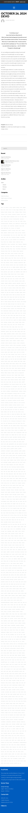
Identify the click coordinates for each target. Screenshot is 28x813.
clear (19, 329)
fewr (8, 418)
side (19, 657)
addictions (17, 267)
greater (13, 453)
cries (20, 352)
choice (10, 326)
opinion (18, 563)
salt (14, 639)
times (6, 705)
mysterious (20, 547)
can (1, 317)
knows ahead (10, 505)
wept (8, 742)
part (20, 572)
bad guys (12, 292)
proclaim (5, 593)
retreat (22, 627)
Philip (6, 248)
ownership (9, 570)
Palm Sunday (18, 246)
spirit (23, 671)
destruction (6, 370)
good (16, 446)
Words (25, 260)
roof (19, 634)
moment (2, 542)
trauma (9, 712)
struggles (13, 682)
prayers (2, 588)
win (22, 749)
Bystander (9, 212)
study (22, 682)
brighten (8, 308)
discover (13, 377)
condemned (3, 340)
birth (18, 299)
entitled (12, 395)
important (10, 487)
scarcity (23, 641)
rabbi (23, 602)
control (14, 345)
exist (7, 407)
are (25, 283)
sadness (5, 639)
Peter (25, 246)
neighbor (8, 551)
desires (7, 368)
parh (16, 572)
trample (13, 710)
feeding (19, 416)
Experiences (22, 218)
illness (17, 485)
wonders (9, 753)
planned (25, 581)
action (5, 267)
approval (22, 283)
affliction (25, 269)
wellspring (2, 742)
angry (14, 278)
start (2, 675)
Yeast (4, 262)
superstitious (3, 689)
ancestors (2, 278)
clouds (22, 331)
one (6, 563)
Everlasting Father (16, 218)
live (10, 517)
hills (25, 473)
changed (16, 322)
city (7, 329)
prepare (17, 588)
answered (2, 280)
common (14, 336)
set (15, 652)
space (15, 668)
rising (15, 632)
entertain (8, 395)
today (19, 705)
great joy (9, 453)
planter (4, 584)
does (12, 381)
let (15, 512)
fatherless (18, 414)
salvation (17, 639)
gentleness (6, 439)
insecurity (2, 492)
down (2, 386)
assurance (10, 287)
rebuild (20, 607)
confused (22, 340)
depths (25, 365)
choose (13, 326)
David (24, 214)
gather (11, 437)
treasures (19, 712)
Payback (22, 246)
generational (15, 437)
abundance (7, 264)
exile (5, 407)
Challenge (16, 212)
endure (18, 393)
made (4, 526)
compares (7, 338)
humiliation (15, 480)
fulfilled (13, 434)
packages (18, 570)
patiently (21, 574)
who (17, 747)
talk (4, 694)
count (5, 349)
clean (17, 329)
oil (9, 561)
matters (16, 531)
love (11, 524)
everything (6, 402)
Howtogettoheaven (4, 230)
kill (3, 503)
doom (20, 384)
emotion (2, 393)
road (6, 634)
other (21, 565)
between (2, 299)
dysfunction (13, 388)
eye (1, 409)
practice (20, 586)
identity (4, 485)
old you (14, 561)
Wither (11, 260)
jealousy (3, 499)
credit (17, 352)
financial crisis (20, 418)
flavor (2, 423)
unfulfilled (17, 724)
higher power (11, 473)
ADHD (7, 207)
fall (14, 411)
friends (12, 432)
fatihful (2, 416)
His (15, 228)
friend (15, 432)
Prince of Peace (18, 248)
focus (22, 423)
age (14, 271)
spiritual (20, 671)
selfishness (22, 648)
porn (21, 584)
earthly (18, 388)
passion (23, 572)
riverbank (23, 632)
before (14, 294)
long (5, 519)
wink (18, 749)
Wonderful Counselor (16, 260)
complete (24, 338)
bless (15, 301)
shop (7, 657)
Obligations (24, 244)
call (19, 315)
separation (10, 650)
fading (6, 409)
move (20, 126)
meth (5, 538)
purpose (8, 600)
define (20, 363)
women (2, 753)
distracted (12, 379)
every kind (18, 400)
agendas (11, 271)
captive (11, 317)
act (11, 267)
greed (22, 453)
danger (13, 356)
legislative (23, 510)
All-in (4, 209)
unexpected (3, 724)
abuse (15, 264)
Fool (8, 221)
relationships (13, 616)
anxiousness (17, 280)
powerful (14, 586)
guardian (2, 457)
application (10, 283)
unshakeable (18, 726)
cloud (24, 331)
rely (8, 618)
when (15, 744)
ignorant (14, 485)
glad (17, 441)
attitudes (6, 290)
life (8, 515)
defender (7, 363)
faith (8, 411)
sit (15, 662)
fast (15, 414)
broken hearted (19, 308)
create (9, 352)
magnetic (15, 526)
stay (14, 675)
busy (2, 315)
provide (11, 597)
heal (7, 466)
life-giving (5, 515)
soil (9, 666)
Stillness (22, 255)
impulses (17, 487)
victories (2, 730)
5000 (2, 207)
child (5, 326)
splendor (2, 673)
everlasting (14, 400)
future (23, 434)
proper (25, 593)
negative (4, 551)
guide (9, 457)
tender (17, 696)
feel (1, 418)
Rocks (6, 253)
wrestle (5, 760)
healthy (2, 466)
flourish (19, 423)
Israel (19, 230)
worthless (5, 758)
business (24, 313)
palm (2, 572)
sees (1, 648)
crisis (2, 354)
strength (17, 680)
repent (9, 620)
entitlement (16, 395)
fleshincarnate (10, 423)
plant (7, 584)
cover (25, 349)
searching (11, 643)
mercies (2, 535)
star (3, 675)
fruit (25, 432)
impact (6, 487)
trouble (24, 714)
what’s (10, 744)
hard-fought (5, 462)
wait (11, 733)
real (6, 607)
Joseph (19, 235)
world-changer (12, 756)
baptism (18, 292)
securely (5, 646)
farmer (5, 414)
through (20, 703)
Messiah (14, 241)
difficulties (23, 370)
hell (6, 471)
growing (10, 455)
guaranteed (20, 455)
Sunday (9, 258)
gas (8, 437)
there (14, 701)
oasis (12, 558)
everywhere (11, 402)
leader (21, 508)
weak (10, 740)
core (6, 347)
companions (24, 336)
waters (16, 737)
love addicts (5, 522)
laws (6, 508)
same (20, 639)
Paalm (14, 246)
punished (18, 597)
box (20, 303)
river (4, 634)
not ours (14, 556)
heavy (2, 471)
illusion (20, 485)
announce (16, 278)
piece (11, 581)
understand (18, 721)
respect (2, 625)
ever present (10, 400)
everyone (2, 402)
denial (18, 365)
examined (23, 402)
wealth (13, 740)
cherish (23, 324)
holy (19, 476)
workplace (2, 756)
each (16, 388)
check (14, 324)
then (12, 701)
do (11, 386)
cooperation (3, 347)
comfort (16, 333)
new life (16, 554)
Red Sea (18, 251)
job (10, 499)
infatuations (8, 489)
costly (23, 347)
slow (13, 664)
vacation (13, 728)
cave (17, 319)
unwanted (22, 726)
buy (6, 315)
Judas (5, 237)
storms (24, 678)
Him (10, 228)
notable (18, 556)
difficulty (2, 372)
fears (12, 416)
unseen (14, 726)
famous (2, 414)
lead (1, 510)
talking (2, 694)
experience (16, 407)
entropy (20, 395)
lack (21, 505)
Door (16, 216)
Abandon (14, 207)
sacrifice (2, 639)
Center (13, 212)
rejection (24, 613)
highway (20, 473)
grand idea (12, 448)
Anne (10, 209)
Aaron (11, 207)
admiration (3, 269)
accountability (21, 264)
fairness (16, 409)
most (17, 542)
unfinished (13, 724)
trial (8, 714)
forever (2, 427)
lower (16, 524)
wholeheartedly (22, 744)
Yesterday (7, 262)
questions (11, 602)
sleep (2, 664)
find (23, 418)
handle (20, 457)
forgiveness (8, 427)
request (23, 620)
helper (9, 471)
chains (2, 322)
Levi (9, 239)
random (5, 604)
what (7, 744)
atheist (17, 287)
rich (19, 629)
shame (5, 655)
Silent (16, 255)
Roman (9, 253)
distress (20, 379)
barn (2, 294)
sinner (24, 659)
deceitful (20, 359)
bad (15, 292)
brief (2, 308)
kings (17, 503)
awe (5, 292)
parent (13, 572)
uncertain (11, 719)
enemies (23, 393)
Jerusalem (23, 232)
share (8, 655)
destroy (2, 370)
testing (6, 698)
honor (14, 478)
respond (5, 625)
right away (22, 629)
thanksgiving (3, 701)
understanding (8, 721)
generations (20, 437)
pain (25, 570)
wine (16, 749)
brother (21, 310)
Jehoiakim (5, 232)
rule (11, 636)
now (6, 558)
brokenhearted (5, 310)
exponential (20, 407)
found (25, 430)
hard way (22, 460)
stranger (10, 680)
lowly (18, 524)
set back (8, 652)
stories (21, 678)
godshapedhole (11, 443)
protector (24, 595)
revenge (5, 629)
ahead (21, 271)
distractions (16, 379)
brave (2, 306)
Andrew (7, 209)
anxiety (12, 280)
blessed (6, 301)
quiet (21, 602)
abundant (11, 264)
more (11, 542)
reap (9, 607)
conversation (23, 345)
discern (13, 375)
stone (18, 678)
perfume (25, 577)
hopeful (17, 478)
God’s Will (22, 223)
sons (18, 666)
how (1, 480)
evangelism (3, 400)
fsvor (10, 434)
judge (14, 499)
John (16, 235)
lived (6, 517)
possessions (3, 586)
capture (17, 317)
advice (6, 269)
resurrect (18, 627)
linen (20, 515)
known (6, 505)
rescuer (5, 623)
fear (14, 416)
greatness (16, 453)
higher (15, 473)
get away (12, 439)
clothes (15, 331)
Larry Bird (2, 239)
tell (25, 694)
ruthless (18, 636)
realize (25, 604)
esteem (8, 398)
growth (14, 455)
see (3, 648)
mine (17, 538)
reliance (2, 618)
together (22, 705)
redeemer (17, 611)
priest (10, 590)
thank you (16, 698)
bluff (4, 303)
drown (6, 388)
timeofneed (3, 705)
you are (18, 760)
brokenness (11, 310)
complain (20, 338)
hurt (10, 483)
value (20, 728)
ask (7, 287)
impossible (14, 487)
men (22, 533)
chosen (16, 326)
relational (8, 616)
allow (15, 274)
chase (11, 324)
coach (2, 333)
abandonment (20, 262)
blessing (13, 301)
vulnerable (5, 733)
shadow (2, 655)
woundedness (15, 758)
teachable (14, 694)
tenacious (13, 696)
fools (11, 425)
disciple (19, 375)
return (25, 627)
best (18, 297)
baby (7, 292)
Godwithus (11, 223)
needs (22, 549)
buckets (5, 313)
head (14, 464)
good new (4, 446)
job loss (8, 499)
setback (11, 652)
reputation (19, 620)
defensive (17, 363)
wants (12, 735)
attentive (2, 290)
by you (9, 315)
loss (21, 519)
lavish (4, 508)
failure (11, 409)
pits (13, 581)
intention (2, 494)
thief (17, 701)
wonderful (6, 753)
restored (2, 627)
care (4, 319)
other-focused (15, 565)
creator (15, 352)
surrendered (22, 689)
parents (10, 572)
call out (11, 315)
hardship (13, 462)
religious (5, 618)
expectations (11, 407)
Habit (23, 225)
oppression (6, 565)
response (8, 625)
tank (6, 694)
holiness (12, 476)
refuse (16, 613)
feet (3, 418)
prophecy (2, 595)
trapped (6, 712)
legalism (20, 510)
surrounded (7, 691)
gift (1, 441)
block (2, 303)
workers (18, 753)
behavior (18, 294)
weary (16, 740)
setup (14, 652)
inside (6, 492)
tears (23, 694)
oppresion (21, 563)
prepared (14, 588)
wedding (18, 740)
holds (5, 476)
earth (21, 388)
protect (2, 597)
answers (6, 280)
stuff (24, 682)
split (5, 673)
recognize (9, 609)
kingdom (14, 503)
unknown (2, 726)
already (2, 276)
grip (1, 455)
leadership (15, 508)
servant (24, 650)
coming (20, 333)
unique (21, 724)
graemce (8, 448)
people (19, 577)
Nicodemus (20, 244)
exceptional (10, 404)
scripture (7, 643)
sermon (20, 650)
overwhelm (3, 570)
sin (10, 662)
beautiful (7, 294)
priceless (2, 590)
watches (2, 737)
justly (16, 501)
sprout (13, 673)
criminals (22, 352)
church (21, 326)
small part (16, 664)
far (10, 414)
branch (23, 303)
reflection (7, 613)
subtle (23, 685)
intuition (5, 496)
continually (3, 345)
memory (16, 533)
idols (7, 485)
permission (3, 579)
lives (8, 517)
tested (22, 696)
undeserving (23, 721)
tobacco (16, 705)
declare (9, 361)
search (15, 643)
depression (21, 365)
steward (11, 678)
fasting (13, 414)
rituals (20, 632)
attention (23, 287)
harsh (21, 462)
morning (14, 542)
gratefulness (16, 450)
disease (16, 377)
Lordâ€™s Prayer (22, 239)
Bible (24, 209)
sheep (11, 655)
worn (19, 756)
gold (24, 443)
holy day (16, 476)
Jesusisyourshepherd (6, 235)
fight (13, 418)
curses (23, 354)
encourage (15, 393)
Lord (18, 239)
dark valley (18, 356)
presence (20, 588)
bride (22, 306)
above (4, 264)
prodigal (9, 593)
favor (10, 416)
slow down (7, 664)
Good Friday (12, 225)
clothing (18, 331)
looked (7, 519)
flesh (14, 423)
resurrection (14, 627)
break (12, 306)
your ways (11, 763)
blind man (10, 126)
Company (9, 214)
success (2, 687)
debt (18, 359)
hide (4, 473)
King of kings (13, 237)
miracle (9, 540)
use (9, 728)
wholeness (7, 747)
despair (13, 368)
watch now (22, 1)
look (15, 519)
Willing (5, 260)
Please (11, 248)
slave (25, 662)
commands (23, 333)
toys (20, 708)
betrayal (21, 297)
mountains (6, 545)
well (5, 742)
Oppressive (8, 246)
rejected (21, 613)
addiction (21, 267)
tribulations (11, 714)
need (2, 551)
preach (7, 588)
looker (10, 519)
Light (11, 239)
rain (26, 602)
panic (4, 572)
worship (24, 756)
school (4, 643)
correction (17, 347)
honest (8, 478)
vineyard (13, 730)
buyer (4, 315)
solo (13, 666)
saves (9, 641)
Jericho (16, 232)
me (7, 538)
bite (20, 299)
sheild (13, 655)
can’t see (4, 317)
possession (7, 586)
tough (18, 708)
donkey (20, 381)
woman (22, 751)
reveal (2, 629)
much (8, 547)
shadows (23, 652)
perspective (3, 581)
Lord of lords (14, 239)
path (15, 574)
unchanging (16, 719)
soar (8, 666)
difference (16, 370)
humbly (11, 480)
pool (17, 584)
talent (25, 691)
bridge (25, 306)
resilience (19, 623)
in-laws (21, 487)
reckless (2, 609)
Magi (2, 241)
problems (22, 590)
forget (5, 427)
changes (20, 322)
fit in (10, 421)
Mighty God (18, 241)
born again (13, 303)
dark (25, 356)
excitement (18, 404)
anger (11, 278)
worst (2, 758)
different (19, 370)
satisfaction (23, 639)
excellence (6, 404)
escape (2, 398)
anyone (20, 280)
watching (5, 737)
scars (2, 643)
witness (19, 751)
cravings (2, 352)
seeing (16, 646)
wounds (23, 758)
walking (17, 733)
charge (8, 324)
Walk (22, 258)
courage (12, 349)
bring (15, 308)
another (23, 278)
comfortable (9, 333)
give (12, 441)
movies (2, 547)
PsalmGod (2, 251)
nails (24, 547)
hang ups (4, 460)
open (12, 563)
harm (19, 462)
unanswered (3, 719)
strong (7, 682)
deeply (24, 361)
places (17, 581)
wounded (19, 758)
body (6, 303)
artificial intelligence (22, 285)
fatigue (24, 414)
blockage (24, 301)
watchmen (10, 737)
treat (2, 714)
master (13, 531)
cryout (19, 354)
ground (4, 455)
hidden (2, 473)
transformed (23, 710)
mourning (16, 545)
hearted (2, 469)
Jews (14, 235)
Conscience (14, 214)
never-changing (6, 554)
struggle (17, 682)
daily (3, 356)
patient (25, 574)
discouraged (3, 377)
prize (19, 590)
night (4, 556)
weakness (7, 740)
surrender (2, 691)
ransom (8, 604)
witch (8, 751)
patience (18, 574)
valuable (17, 728)
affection (18, 269)
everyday (22, 400)
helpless (12, 471)
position (24, 584)
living (17, 517)
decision (6, 361)
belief (24, 294)
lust (1, 526)
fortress (12, 430)
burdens (13, 313)
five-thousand (18, 421)
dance (6, 356)
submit (10, 685)
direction (12, 372)
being (21, 294)
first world (4, 421)
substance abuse (14, 685)
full (17, 434)
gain (25, 434)
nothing (2, 558)
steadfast (17, 675)
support (10, 689)
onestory (21, 561)
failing (9, 409)
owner (13, 570)
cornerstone (10, 347)
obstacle (24, 558)
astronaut (14, 287)
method (2, 538)
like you (15, 515)
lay (10, 508)
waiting (9, 733)
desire (10, 368)
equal (25, 395)
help (14, 471)
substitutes (20, 685)
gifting (22, 439)
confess (11, 340)
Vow (20, 258)
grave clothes (3, 453)
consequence (22, 342)
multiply (11, 547)
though (14, 703)
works (6, 756)
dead (11, 359)
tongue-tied (9, 708)
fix (21, 421)
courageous (9, 349)
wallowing (2, 735)
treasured (15, 712)
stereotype (2, 678)
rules (9, 636)
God (14, 223)
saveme (6, 641)
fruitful (23, 432)
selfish (2, 650)
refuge (13, 613)
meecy (9, 533)
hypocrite (19, 483)
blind (22, 301)
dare (15, 356)
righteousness (3, 632)
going (17, 443)
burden (16, 313)
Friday (16, 221)
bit (3, 301)
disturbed (23, 379)
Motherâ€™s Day (4, 244)
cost (25, 347)
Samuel (19, 253)
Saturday (2, 255)
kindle (6, 503)
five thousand (13, 421)
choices (7, 326)
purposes (5, 600)
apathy (23, 280)
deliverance (3, 365)
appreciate (14, 283)
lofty (19, 517)
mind (15, 538)
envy (22, 395)
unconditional (3, 721)
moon (9, 542)
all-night (9, 274)
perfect (22, 577)
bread (4, 306)
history (2, 476)
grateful (20, 450)
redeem (21, 611)
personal (19, 579)
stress (21, 680)
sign (8, 659)
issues (19, 496)
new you (19, 554)
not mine (11, 556)
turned (16, 717)
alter (5, 276)
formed (6, 430)
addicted (14, 267)
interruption (15, 494)
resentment (12, 623)
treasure (23, 712)
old (19, 561)
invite (13, 496)
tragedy (5, 710)
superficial (21, 687)
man (14, 528)
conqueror (14, 342)
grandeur (16, 448)
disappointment (3, 375)
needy (25, 549)
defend (11, 363)
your (18, 763)
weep (24, 740)
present (24, 588)
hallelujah (17, 457)
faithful (2, 411)
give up (4, 441)
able (1, 264)
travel (12, 712)
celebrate (20, 319)
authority (20, 290)
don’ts (10, 384)
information (17, 489)
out (3, 567)
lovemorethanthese (4, 524)
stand (23, 673)
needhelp (19, 549)
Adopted (24, 207)
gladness (14, 441)
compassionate (11, 338)
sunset (16, 687)
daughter (6, 359)
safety (10, 639)
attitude (9, 290)
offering (5, 561)
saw (18, 641)
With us (8, 260)
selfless (5, 650)
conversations (18, 345)
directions (9, 372)
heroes (19, 471)
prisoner (13, 590)
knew (24, 503)
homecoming (22, 476)
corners (13, 347)
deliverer (6, 365)
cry (21, 354)
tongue (13, 708)
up (5, 728)
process (2, 593)
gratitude (23, 450)
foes (24, 423)
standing (20, 673)
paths (9, 574)
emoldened (8, 391)
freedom (5, 432)
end (21, 393)
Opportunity (3, 246)
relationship (18, 616)
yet (16, 760)
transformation (17, 710)
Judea (7, 237)
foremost (24, 425)
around (9, 285)
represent (15, 620)
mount (13, 545)
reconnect (22, 609)
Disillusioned (12, 216)
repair (25, 618)
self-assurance (7, 648)
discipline (22, 375)
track (23, 708)
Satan (22, 253)
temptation (6, 696)
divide (2, 381)
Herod (2, 228)
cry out (16, 354)
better (24, 297)
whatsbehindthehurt (23, 742)
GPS (19, 221)
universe (24, 724)
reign (18, 613)
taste (8, 694)
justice (8, 501)
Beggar (17, 209)
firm (2, 421)
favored (7, 416)
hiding (7, 473)
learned (8, 510)
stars (25, 673)
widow (25, 747)
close (13, 331)
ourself (24, 565)
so (12, 668)
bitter (2, 301)
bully (10, 313)
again (9, 271)
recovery (5, 611)
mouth (20, 545)
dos (22, 384)
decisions (2, 361)
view (10, 730)
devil (9, 370)
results (10, 627)
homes (2, 478)
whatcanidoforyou (16, 742)
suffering (5, 687)
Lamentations (22, 237)
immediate (3, 487)
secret (2, 646)
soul (4, 668)
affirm (22, 269)
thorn (4, 703)
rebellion (14, 607)
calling (17, 315)
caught (15, 319)
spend (13, 671)
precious (10, 588)
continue (11, 345)
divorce (7, 381)
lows (21, 524)
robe (8, 634)
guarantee (24, 455)
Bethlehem (21, 209)
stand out (16, 673)
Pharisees (2, 248)
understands (14, 721)
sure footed (13, 689)
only (8, 563)
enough (5, 395)
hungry (25, 480)
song (16, 666)
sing (15, 659)
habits (14, 457)
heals (23, 464)
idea (1, 485)
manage (5, 528)
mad (6, 526)
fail (13, 409)
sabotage (24, 636)
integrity (24, 492)
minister (24, 538)
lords (17, 519)
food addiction (6, 425)
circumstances (3, 329)
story (4, 680)
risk (17, 632)
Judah (2, 237)
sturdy (7, 685)
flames (24, 421)
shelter (16, 655)
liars (17, 512)
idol (8, 485)
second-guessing (20, 643)
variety (23, 728)
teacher (18, 694)
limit (18, 515)
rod (17, 634)
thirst (2, 703)
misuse (25, 540)
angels (6, 278)
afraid (2, 271)
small (19, 664)
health (5, 466)
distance (5, 379)
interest (10, 494)
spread (10, 673)
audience (16, 290)
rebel (17, 607)
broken (14, 310)
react (17, 604)
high (23, 473)
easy (25, 388)
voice (2, 733)
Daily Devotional (9, 124)
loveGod (9, 522)
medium (6, 533)
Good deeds (17, 225)
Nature (8, 244)
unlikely (6, 726)
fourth (2, 432)
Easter (23, 216)
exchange (14, 404)
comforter (13, 333)
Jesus (6, 126)
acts (9, 267)
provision (14, 597)
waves (24, 737)
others (19, 565)
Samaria (12, 253)
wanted (6, 735)
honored (10, 478)
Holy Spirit (18, 228)
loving (13, 524)
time (9, 705)
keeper (21, 501)
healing (23, 126)
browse (2, 313)
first (7, 421)
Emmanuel (10, 218)
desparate (19, 368)
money (6, 542)
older (17, 561)
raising (2, 604)
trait (10, 710)
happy (15, 460)
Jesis (2, 235)
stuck (20, 682)
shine (4, 657)
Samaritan (16, 253)
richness (16, 629)
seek (21, 646)
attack (20, 287)
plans (2, 584)
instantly (8, 492)
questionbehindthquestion (5, 602)
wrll (7, 760)
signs (6, 659)
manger (8, 528)
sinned (18, 659)
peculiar (16, 577)
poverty (11, 586)
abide (24, 262)
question (15, 602)
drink (4, 388)
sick (17, 657)
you (20, 763)
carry (12, 319)
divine (5, 381)
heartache (18, 466)
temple (2, 696)
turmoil (13, 717)
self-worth (18, 648)
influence (12, 489)
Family (2, 221)
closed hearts (3, 331)
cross (6, 354)
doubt (25, 384)
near (16, 549)
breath (15, 306)
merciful (5, 535)
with (16, 751)
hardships (9, 462)
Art (12, 209)
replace (12, 620)
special (5, 671)
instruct (21, 492)
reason (11, 607)
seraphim (14, 650)
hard (16, 462)
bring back (12, 308)
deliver (10, 365)
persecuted (7, 579)
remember (11, 618)
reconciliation (18, 609)
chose (19, 326)
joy (11, 499)
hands (23, 457)
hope (23, 478)
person (22, 579)
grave (7, 453)
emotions (24, 391)
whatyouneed (3, 744)
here (16, 471)
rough (24, 634)
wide (22, 747)
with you (10, 751)
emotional (20, 391)
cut (25, 354)
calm (21, 315)
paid (23, 570)
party (18, 572)
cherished (19, 324)
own (15, 570)
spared (17, 668)
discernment (9, 375)
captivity (13, 317)
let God (7, 512)
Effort (25, 216)
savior (16, 641)
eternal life (12, 398)
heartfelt (5, 469)
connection (3, 342)
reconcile (13, 609)
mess (22, 535)
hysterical (23, 483)
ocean (2, 561)
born (16, 303)
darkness (22, 356)
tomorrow (5, 708)
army (4, 285)
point (15, 584)
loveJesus (13, 522)
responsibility (13, 625)
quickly (19, 602)
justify (14, 501)
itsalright (24, 496)
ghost (19, 439)
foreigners (18, 425)
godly (7, 443)
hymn (16, 483)
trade (25, 708)
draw (19, 386)
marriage (2, 531)
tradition (2, 710)
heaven (23, 469)
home (5, 478)
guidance (6, 457)
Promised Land (23, 248)
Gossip (20, 225)
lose (19, 519)
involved (16, 496)
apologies (2, 283)
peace (13, 577)
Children (20, 212)
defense (13, 363)
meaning (2, 533)
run (13, 636)
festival (6, 418)
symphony (14, 691)
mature (19, 531)
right (11, 632)
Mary (7, 241)
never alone (12, 551)
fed (16, 416)
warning (21, 735)
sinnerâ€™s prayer (4, 662)
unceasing (7, 719)
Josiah (25, 235)
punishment (22, 597)
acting (25, 264)
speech (10, 671)
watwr (21, 737)
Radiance (14, 251)
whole (11, 747)
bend (13, 297)
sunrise (13, 687)
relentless (22, 616)
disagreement (21, 372)
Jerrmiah (19, 232)
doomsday (17, 384)
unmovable (10, 726)
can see (24, 315)
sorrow (2, 668)
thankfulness (21, 698)
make (2, 528)
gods (15, 443)
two (21, 717)
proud (5, 597)
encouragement (10, 393)
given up (7, 441)
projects (12, 593)
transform (2, 712)
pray (5, 588)
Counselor (18, 214)
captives (7, 317)
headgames (11, 464)
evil (17, 402)
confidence (14, 340)
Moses (22, 241)
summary (9, 687)
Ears (20, 216)
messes (19, 535)
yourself (15, 763)
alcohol (24, 271)
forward (16, 430)
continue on (7, 345)
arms (2, 285)
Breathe (6, 212)
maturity (22, 531)
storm (2, 680)
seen (24, 646)
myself (17, 547)
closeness (7, 331)
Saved (6, 255)
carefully (20, 317)
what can (10, 742)
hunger (22, 480)
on (9, 563)
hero (24, 471)
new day (13, 554)
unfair (10, 724)
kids (25, 501)
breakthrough (16, 126)
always (13, 276)
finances (16, 418)
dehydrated (24, 363)
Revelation (2, 253)
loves (9, 524)
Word (2, 262)
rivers (2, 634)
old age (12, 561)
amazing (19, 276)
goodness (12, 446)
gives (10, 441)
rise (13, 632)
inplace (23, 489)
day (9, 359)
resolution (23, 623)
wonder (13, 753)
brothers (17, 310)
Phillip (8, 248)
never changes (17, 551)
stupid (5, 685)
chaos (2, 324)
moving (5, 547)
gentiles (2, 439)
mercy (9, 535)
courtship (18, 349)
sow (11, 668)
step (25, 675)
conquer (18, 342)
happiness (11, 460)
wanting (9, 735)
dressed (24, 386)
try (8, 717)
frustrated (2, 434)
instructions (13, 492)
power (17, 586)
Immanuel (13, 230)
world (16, 756)
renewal (19, 618)
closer (10, 331)
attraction (13, 290)
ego (1, 391)
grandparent (8, 450)
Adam (21, 207)
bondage (9, 303)
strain (7, 680)
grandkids (19, 448)
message (12, 535)
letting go (12, 512)
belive (8, 297)
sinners (20, 659)
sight (21, 657)
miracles (5, 540)
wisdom (6, 129)
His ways (12, 228)
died (11, 370)
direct (16, 372)
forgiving (22, 427)
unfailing (7, 724)
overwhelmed (14, 567)
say (20, 641)
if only (11, 485)
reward (11, 629)
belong (11, 297)
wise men (2, 751)
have (5, 464)
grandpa (12, 450)
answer (9, 280)
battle (4, 294)
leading (24, 508)
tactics (19, 691)
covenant (22, 349)
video (8, 730)
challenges (5, 322)
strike (23, 680)
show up (12, 657)
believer (2, 297)
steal (23, 675)
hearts (9, 469)
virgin (20, 730)
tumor (10, 717)
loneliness (22, 517)
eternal (15, 398)
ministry (2, 540)
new (25, 554)
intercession (7, 494)
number (9, 558)
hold (7, 476)
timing (11, 705)
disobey (24, 377)
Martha (4, 241)
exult (23, 407)
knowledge (3, 505)
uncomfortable (20, 719)
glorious (2, 443)
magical (9, 526)
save (11, 641)
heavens (20, 469)
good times (9, 446)
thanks (7, 701)
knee (21, 503)
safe (12, 639)
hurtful (2, 483)
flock (16, 423)
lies (22, 512)
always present (8, 276)
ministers (20, 538)
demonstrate (14, 365)
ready (19, 604)
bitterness (23, 299)
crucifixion (12, 354)
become (10, 294)
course (15, 349)
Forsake (11, 221)
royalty (2, 636)
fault (5, 416)
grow (16, 455)
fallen (13, 411)
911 (4, 207)
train (8, 710)
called (14, 315)
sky (16, 662)
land (1, 508)
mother (20, 542)
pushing (18, 600)
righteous (7, 632)
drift (1, 388)
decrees (12, 361)
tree (4, 714)
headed (7, 464)
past (1, 574)
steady (21, 675)
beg (16, 294)
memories (12, 533)
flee (6, 423)
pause (2, 577)
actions (2, 267)
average (23, 290)
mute (14, 547)
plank (22, 581)
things (19, 701)
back (10, 292)
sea (16, 643)
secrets (25, 643)
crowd (9, 354)
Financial (5, 221)
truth (4, 717)
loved (20, 522)
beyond (5, 299)
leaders (18, 508)
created (5, 352)
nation (14, 549)
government (22, 446)
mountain (10, 545)
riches (14, 629)
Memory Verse (4, 200)
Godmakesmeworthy (4, 223)
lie (24, 512)
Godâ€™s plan (17, 223)
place (19, 581)
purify (2, 600)
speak (2, 671)
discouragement (8, 377)
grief (24, 453)
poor (19, 584)
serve (2, 652)
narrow (8, 549)
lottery (2, 522)
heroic (22, 471)
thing (22, 701)
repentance (5, 620)
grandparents (3, 450)
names (2, 549)
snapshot (5, 666)
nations (11, 549)
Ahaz (2, 209)
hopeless (20, 478)
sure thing (17, 689)
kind (11, 503)
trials (6, 714)
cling (24, 329)
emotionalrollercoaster (14, 391)
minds (13, 538)
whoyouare (14, 747)
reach (14, 604)
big (16, 299)
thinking (24, 701)
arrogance (12, 285)
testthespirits (10, 698)
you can (21, 760)
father (22, 414)
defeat (4, 363)
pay (10, 577)
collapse (5, 333)
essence (5, 398)
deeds (19, 361)
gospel (18, 446)
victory (5, 730)
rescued (2, 623)
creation (11, 352)
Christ (6, 214)
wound (2, 760)
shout (9, 657)
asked (5, 287)
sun (18, 687)
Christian (24, 212)
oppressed (2, 565)
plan (9, 584)
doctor (10, 381)
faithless (5, 411)
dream (21, 386)
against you (5, 271)
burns (19, 313)
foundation (21, 430)
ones (24, 561)
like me (12, 515)
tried (14, 714)
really (2, 607)
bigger (14, 299)
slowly (11, 664)
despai (16, 368)
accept (17, 264)
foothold (14, 425)
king (19, 503)
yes (14, 760)
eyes (26, 407)
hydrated (13, 483)
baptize (21, 292)
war (24, 735)
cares (2, 319)
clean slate (14, 329)
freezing (8, 432)
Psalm (9, 251)
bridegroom (19, 306)
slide (4, 664)
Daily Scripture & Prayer (6, 198)
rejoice (2, 616)
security (8, 646)
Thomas (15, 258)
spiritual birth (16, 671)
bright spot (5, 308)
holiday (9, 476)
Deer (2, 216)
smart (22, 664)
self (7, 650)
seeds (11, 646)
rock (15, 634)
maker (25, 526)
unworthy (2, 728)
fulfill (15, 434)
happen (8, 460)
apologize (6, 283)
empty (5, 393)
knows (14, 505)
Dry (18, 216)
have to (2, 464)
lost (23, 519)
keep (23, 501)
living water (13, 517)
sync (17, 691)
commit (11, 336)
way (4, 740)
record (2, 611)
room (21, 634)
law (8, 508)
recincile (23, 607)
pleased (12, 584)
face (3, 409)
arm (6, 285)
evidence (15, 402)
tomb (2, 708)
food (9, 425)
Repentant (21, 251)
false (16, 411)
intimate (2, 496)
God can (24, 221)
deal (13, 359)
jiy (5, 499)
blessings (9, 301)
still (13, 678)
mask (6, 531)
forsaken (9, 430)
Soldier (19, 255)
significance (24, 657)
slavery (22, 662)
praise (23, 586)
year (12, 760)
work (8, 756)
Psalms (6, 251)
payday (5, 577)
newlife (23, 554)
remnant (15, 618)
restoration (22, 625)
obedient (19, 558)
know (17, 505)
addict (24, 267)
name (5, 549)
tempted (9, 696)
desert (5, 368)
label (19, 505)
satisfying (2, 641)
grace (2, 448)
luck (25, 524)
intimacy (22, 494)
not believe (7, 556)
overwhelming (19, 567)
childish (2, 326)
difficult (6, 372)
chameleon (10, 322)
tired (14, 705)
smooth (24, 664)
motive (2, 545)
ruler (7, 636)
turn (19, 717)
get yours (16, 439)
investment (10, 496)
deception (24, 359)
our (1, 567)
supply (7, 689)
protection (20, 595)
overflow (10, 567)
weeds (22, 740)
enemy (2, 395)
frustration (7, 434)
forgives (16, 427)
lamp (26, 505)
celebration (24, 319)
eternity (18, 398)
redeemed (13, 611)
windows (10, 749)
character (5, 324)
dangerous (9, 356)
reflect (10, 613)
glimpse (20, 441)
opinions (14, 563)
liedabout (20, 512)
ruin (4, 636)
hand (2, 460)
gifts (24, 439)
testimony (2, 698)
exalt (20, 402)
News (17, 244)
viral (18, 730)
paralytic (7, 572)
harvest (24, 462)
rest (8, 627)
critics (4, 354)
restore (5, 627)
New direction (13, 244)
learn (11, 510)
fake (10, 411)
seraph (18, 650)
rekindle (5, 616)
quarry (21, 600)
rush (15, 636)
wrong (10, 760)
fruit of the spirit (18, 432)
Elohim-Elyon (6, 218)
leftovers (16, 510)
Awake (14, 209)
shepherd (23, 655)
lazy (12, 508)
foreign (21, 425)
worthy (8, 758)
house (25, 478)
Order (11, 246)
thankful (25, 698)
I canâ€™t (9, 230)
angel (8, 278)
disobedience (20, 377)
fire (25, 418)
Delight (4, 216)
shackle (20, 652)
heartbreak (22, 466)
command (2, 336)
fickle (11, 418)
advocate (15, 269)
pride (5, 590)
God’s (8, 225)
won (15, 753)
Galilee (21, 221)
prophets (6, 595)
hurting (5, 483)
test (13, 698)
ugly (23, 717)
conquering (10, 342)
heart (11, 469)
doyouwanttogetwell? (6, 386)
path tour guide (5, 574)
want (15, 735)
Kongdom (18, 237)
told (24, 705)
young (5, 763)
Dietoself (8, 216)
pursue (12, 600)
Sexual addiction (12, 255)
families (19, 411)
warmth (18, 735)
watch (13, 737)
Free (14, 221)
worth (11, 758)
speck (7, 671)
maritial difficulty (18, 528)
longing (2, 519)
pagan (21, 570)
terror (19, 696)
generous (23, 437)
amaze (16, 276)
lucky (23, 524)
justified (11, 501)
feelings (24, 416)
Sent (8, 255)
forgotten (2, 430)
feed (21, 416)
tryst (6, 717)
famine (22, 411)
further (20, 434)
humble (7, 480)
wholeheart (3, 747)
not (4, 558)
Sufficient (6, 258)
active (7, 267)
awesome (2, 292)
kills (1, 503)
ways (2, 740)
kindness (8, 503)
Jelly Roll (9, 232)
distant (9, 379)
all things (5, 274)
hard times (18, 460)
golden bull (21, 443)
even (6, 400)
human (4, 480)
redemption (3, 613)
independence (3, 489)
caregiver (24, 317)
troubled (17, 714)
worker (21, 753)
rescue (8, 623)
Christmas (3, 214)
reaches (11, 604)
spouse (7, 673)
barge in (24, 292)
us (11, 728)
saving (14, 641)
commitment (7, 336)
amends (22, 276)
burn (21, 313)
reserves (16, 623)
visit (25, 730)
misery (15, 540)
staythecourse (11, 675)
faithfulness (22, 409)
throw (23, 703)
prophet (9, 595)
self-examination (13, 648)
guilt (11, 457)
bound (18, 303)
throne (17, 703)
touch (16, 708)
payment (8, 577)
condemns (7, 340)
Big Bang (2, 212)
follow (2, 425)
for (18, 430)
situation (12, 662)
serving (4, 652)
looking (13, 519)
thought (11, 703)
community (19, 336)
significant (2, 659)
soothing (22, 666)
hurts (8, 483)
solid (11, 666)
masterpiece (9, 531)
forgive (19, 427)
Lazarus (6, 239)
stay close (6, 675)
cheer (16, 324)
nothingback (22, 556)
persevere (15, 579)
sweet (10, 691)
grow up (7, 455)
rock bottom (12, 634)
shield (2, 657)
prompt (22, 593)
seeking (19, 646)
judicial (20, 499)
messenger (16, 535)
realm (5, 607)
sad (8, 639)
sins (8, 662)
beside (16, 297)
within (14, 751)
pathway (12, 574)
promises (15, 593)
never (10, 554)
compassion (17, 338)
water (19, 737)
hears (10, 466)
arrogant (16, 285)
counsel (2, 349)
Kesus (10, 237)
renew (22, 618)
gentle (9, 439)
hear (14, 469)
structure (9, 682)
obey (22, 558)
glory (5, 443)
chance (13, 322)
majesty (22, 526)
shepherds (19, 655)
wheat (12, 744)
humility (18, 480)
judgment (17, 499)
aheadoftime (18, 271)
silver (10, 659)
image (23, 485)
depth (2, 368)
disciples (16, 375)
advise (9, 269)
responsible (18, 625)
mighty (9, 538)
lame (23, 505)
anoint (20, 278)
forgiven (12, 427)
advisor (12, 269)
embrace (4, 391)
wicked (20, 747)
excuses (22, 404)
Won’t (22, 260)
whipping (18, 744)
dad (1, 356)
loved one (16, 522)
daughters (2, 359)
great (20, 453)
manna (11, 528)
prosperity (13, 595)
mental (20, 533)
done (17, 381)
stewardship (7, 678)
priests (8, 590)
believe (5, 297)
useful (7, 728)
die (13, 370)
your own (7, 763)
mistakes (21, 540)
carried (9, 319)
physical (6, 581)
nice (1, 556)
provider (8, 597)
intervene (18, 494)
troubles (21, 714)
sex (17, 652)
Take (12, 258)
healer (17, 464)
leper (2, 512)
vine (16, 730)
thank (10, 701)
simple (13, 659)
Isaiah (17, 230)
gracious (4, 448)
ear (23, 388)
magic (12, 526)
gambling (2, 437)
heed (4, 471)
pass (25, 572)
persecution (11, 579)
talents (22, 691)
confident (18, 340)
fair (18, 409)
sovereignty (8, 668)
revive (8, 629)
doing (15, 381)
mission (18, 540)
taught (11, 694)
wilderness (5, 749)
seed (13, 646)
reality (22, 604)
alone (19, 274)
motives (23, 542)
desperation (23, 368)
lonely (25, 517)
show (15, 657)
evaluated (22, 398)
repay (2, 620)
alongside (22, 274)
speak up (20, 668)
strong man (3, 682)
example (2, 404)
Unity (18, 258)
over (6, 570)
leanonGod (5, 510)
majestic (18, 526)
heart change (14, 466)
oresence (10, 565)
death (16, 359)
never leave (22, 551)
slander (19, 662)
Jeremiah (12, 232)
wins (20, 749)
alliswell (12, 274)
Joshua (22, 235)
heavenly (16, 469)
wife (1, 749)
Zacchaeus (11, 262)
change (2, 129)
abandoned (16, 262)
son (20, 666)
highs (17, 473)
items (22, 496)
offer (7, 561)
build (8, 313)
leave (14, 510)
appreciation (19, 283)
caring (7, 319)
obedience (15, 558)
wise (5, 751)
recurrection (9, 611)
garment (6, 437)
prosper (16, 595)
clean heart (10, 329)
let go (10, 512)
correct (20, 347)
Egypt (2, 218)
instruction (17, 492)
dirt (18, 372)
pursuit (15, 600)
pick (9, 581)
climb (22, 329)
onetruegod (3, 563)
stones (16, 678)
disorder (2, 379)
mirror (12, 540)
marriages (23, 528)
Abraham (18, 207)
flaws (4, 423)
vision (23, 730)
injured (20, 489)
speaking (24, 668)
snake (2, 666)
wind (13, 749)
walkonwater (21, 733)
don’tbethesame (6, 384)
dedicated (15, 361)
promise (19, 593)
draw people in (15, 386)
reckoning (6, 609)
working (24, 753)
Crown (22, 214)
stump (2, 685)
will (7, 749)
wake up (14, 733)
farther (8, 414)
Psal (11, 251)
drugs (9, 388)
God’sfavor (5, 225)
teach (21, 694)
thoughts (7, 703)
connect (6, 342)
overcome (6, 567)
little (4, 517)
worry (21, 756)
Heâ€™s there (6, 228)
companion (3, 338)
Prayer (14, 248)
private (16, 590)
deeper (21, 361)
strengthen (14, 680)
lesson (4, 512)
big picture (10, 299)
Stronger (2, 258)
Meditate (10, 241)
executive (2, 407)
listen (23, 515)
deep (2, 363)
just (18, 501)
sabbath (21, 636)
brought (24, 310)
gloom (23, 441)
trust (2, 717)
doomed (13, 384)
